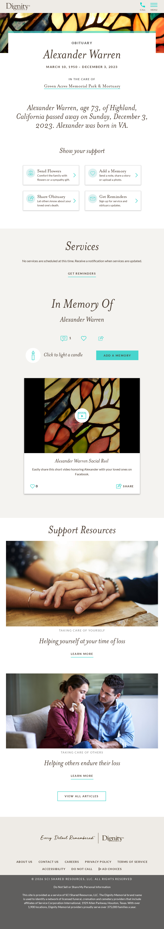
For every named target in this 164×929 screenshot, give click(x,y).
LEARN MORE (82, 653)
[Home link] (18, 6)
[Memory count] (64, 338)
